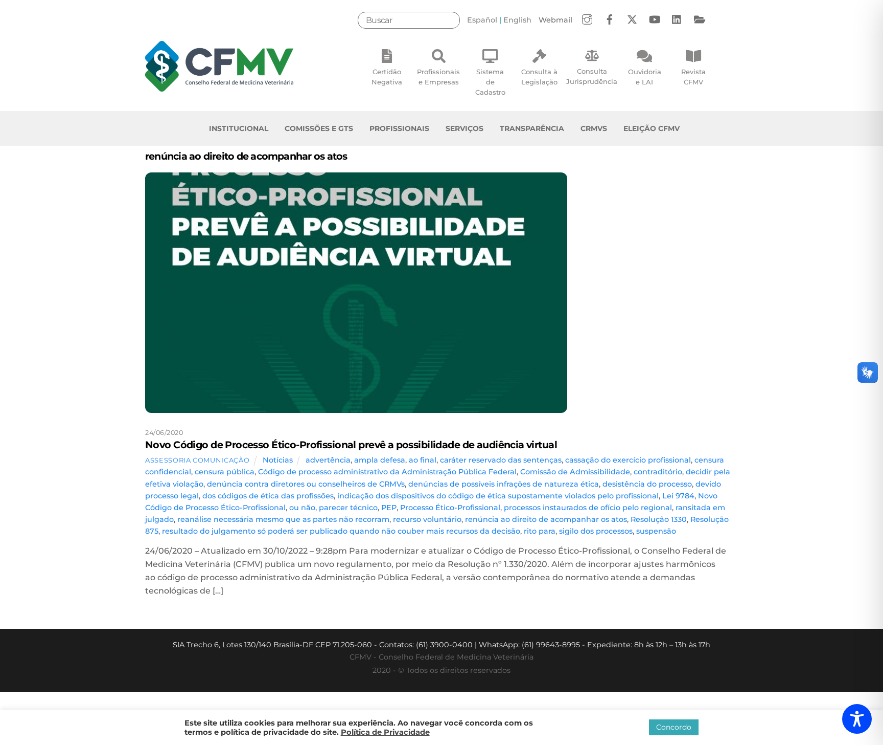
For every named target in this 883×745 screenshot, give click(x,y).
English (517, 20)
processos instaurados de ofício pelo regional (588, 507)
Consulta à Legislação (539, 77)
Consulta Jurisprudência (591, 76)
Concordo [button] (673, 727)
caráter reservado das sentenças (501, 460)
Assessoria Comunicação (197, 460)
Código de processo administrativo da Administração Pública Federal (387, 471)
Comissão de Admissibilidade (575, 471)
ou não (302, 507)
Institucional (238, 128)
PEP (389, 507)
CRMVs (593, 128)
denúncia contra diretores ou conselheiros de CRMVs (306, 484)
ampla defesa (379, 460)
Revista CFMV (693, 77)
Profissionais (399, 128)
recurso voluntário (427, 519)
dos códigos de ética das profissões (268, 495)
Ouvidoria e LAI (644, 77)
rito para (539, 531)
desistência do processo (647, 484)
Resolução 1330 (659, 519)
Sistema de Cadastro (490, 82)
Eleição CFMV (651, 128)
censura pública (224, 471)
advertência (328, 460)
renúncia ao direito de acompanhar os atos (546, 519)
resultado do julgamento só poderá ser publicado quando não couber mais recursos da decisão (341, 531)
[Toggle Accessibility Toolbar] (857, 719)
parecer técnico (348, 507)
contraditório (658, 471)
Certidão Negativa (386, 77)
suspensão (656, 531)
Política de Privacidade (385, 732)
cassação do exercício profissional (628, 460)
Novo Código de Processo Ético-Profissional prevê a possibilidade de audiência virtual (351, 445)
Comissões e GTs (319, 128)
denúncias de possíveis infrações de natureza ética (503, 484)
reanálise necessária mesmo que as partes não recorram (283, 519)
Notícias (278, 460)
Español (482, 20)
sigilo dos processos (596, 531)
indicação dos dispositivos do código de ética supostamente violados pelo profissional (498, 495)
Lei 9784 (678, 495)
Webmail (555, 20)
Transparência (532, 128)
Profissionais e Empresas (438, 77)
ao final (422, 460)
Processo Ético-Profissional (450, 507)
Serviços (464, 128)
